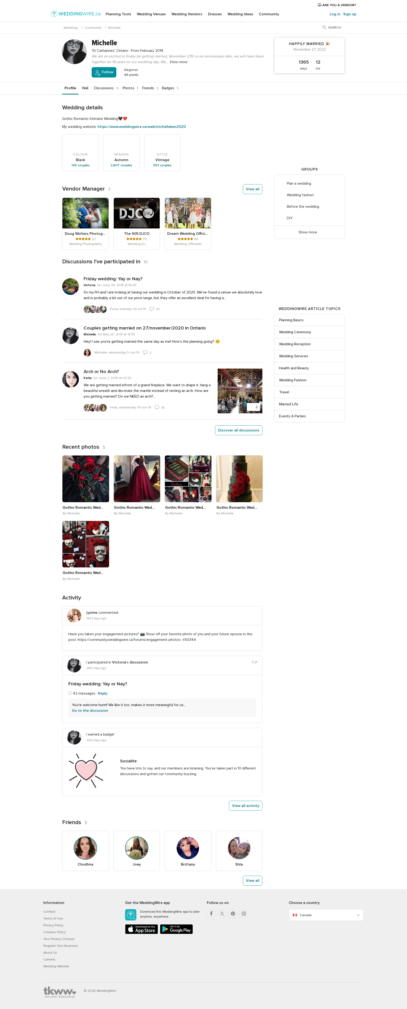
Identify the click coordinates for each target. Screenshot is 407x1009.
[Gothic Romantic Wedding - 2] (137, 478)
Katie (88, 378)
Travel (284, 392)
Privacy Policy (53, 925)
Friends (148, 88)
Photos (128, 88)
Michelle (90, 334)
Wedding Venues (151, 14)
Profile (70, 88)
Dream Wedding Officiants (188, 233)
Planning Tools (118, 14)
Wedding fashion (300, 195)
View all (252, 189)
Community (269, 14)
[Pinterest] (232, 913)
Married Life (288, 404)
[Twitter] (222, 913)
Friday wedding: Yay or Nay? (113, 279)
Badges (168, 88)
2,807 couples (121, 165)
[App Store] (141, 933)
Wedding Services (293, 356)
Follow (107, 72)
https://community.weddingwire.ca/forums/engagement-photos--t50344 (136, 639)
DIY (290, 218)
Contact (49, 912)
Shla (239, 864)
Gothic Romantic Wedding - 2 (134, 507)
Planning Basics (291, 320)
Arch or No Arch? (101, 371)
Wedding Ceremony (295, 332)
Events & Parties (292, 416)
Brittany (188, 864)
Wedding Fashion (292, 380)
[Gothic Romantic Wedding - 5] (85, 544)
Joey (137, 864)
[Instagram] (243, 913)
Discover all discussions (238, 430)
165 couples (80, 165)
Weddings (71, 28)
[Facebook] (211, 913)
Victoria (89, 285)
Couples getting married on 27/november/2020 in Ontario (145, 328)
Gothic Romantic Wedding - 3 (185, 507)
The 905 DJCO (136, 233)
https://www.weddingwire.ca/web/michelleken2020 (142, 126)
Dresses (215, 14)
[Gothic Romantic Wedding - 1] (85, 478)
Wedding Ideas (240, 14)
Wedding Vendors (186, 14)
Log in (335, 14)
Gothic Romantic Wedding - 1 (83, 507)
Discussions (104, 88)
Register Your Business (60, 946)
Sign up (349, 14)
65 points (130, 75)
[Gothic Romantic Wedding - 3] (188, 478)
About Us (50, 953)
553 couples (162, 165)
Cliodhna (85, 864)
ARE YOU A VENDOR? (339, 5)
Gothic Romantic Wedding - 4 (236, 507)
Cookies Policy (54, 932)
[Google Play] (176, 933)
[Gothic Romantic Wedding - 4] (239, 478)
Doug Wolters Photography (85, 233)
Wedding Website (56, 966)
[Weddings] (75, 14)
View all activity (245, 805)
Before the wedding (303, 206)
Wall (85, 88)
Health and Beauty (294, 368)
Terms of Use (53, 918)
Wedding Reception (295, 344)
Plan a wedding (299, 183)
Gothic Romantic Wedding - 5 (83, 572)
